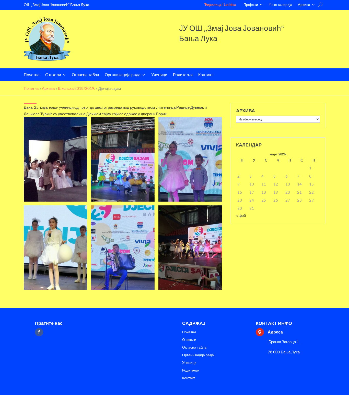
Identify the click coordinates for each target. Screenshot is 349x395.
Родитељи (183, 75)
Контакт (205, 75)
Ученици (159, 75)
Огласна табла (85, 75)
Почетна (32, 75)
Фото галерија (280, 5)
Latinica (230, 5)
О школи (53, 75)
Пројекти (250, 5)
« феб (241, 215)
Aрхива (304, 5)
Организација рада (123, 75)
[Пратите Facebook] (39, 332)
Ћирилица (212, 5)
